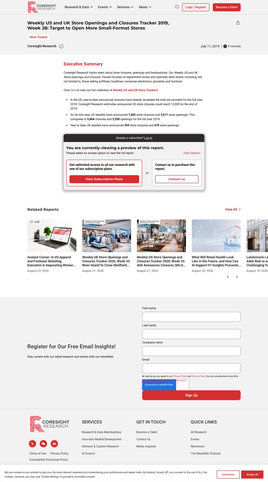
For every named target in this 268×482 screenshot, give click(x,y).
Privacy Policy (180, 376)
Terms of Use (198, 376)
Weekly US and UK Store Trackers (135, 90)
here (73, 90)
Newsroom (198, 446)
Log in (148, 138)
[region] (134, 473)
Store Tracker (39, 37)
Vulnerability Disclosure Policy (48, 459)
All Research (199, 432)
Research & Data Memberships (101, 432)
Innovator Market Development (101, 439)
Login (189, 7)
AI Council (88, 453)
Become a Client (226, 7)
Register (200, 7)
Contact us (176, 179)
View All (231, 209)
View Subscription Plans (104, 179)
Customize (228, 474)
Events (195, 439)
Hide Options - (193, 153)
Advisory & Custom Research (100, 446)
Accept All (252, 474)
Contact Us (143, 439)
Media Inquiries (146, 446)
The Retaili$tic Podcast (205, 453)
